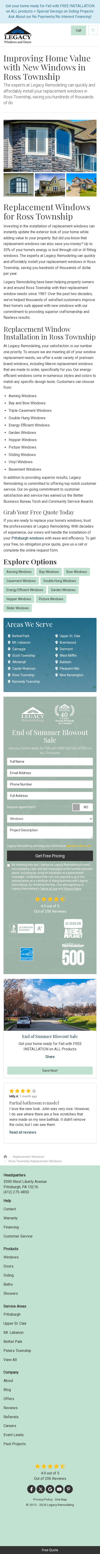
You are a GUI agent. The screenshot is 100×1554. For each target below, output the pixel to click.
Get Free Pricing (50, 855)
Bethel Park (20, 636)
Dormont (66, 649)
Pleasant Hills (69, 668)
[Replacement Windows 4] (81, 184)
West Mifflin (68, 655)
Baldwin (65, 662)
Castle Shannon (24, 668)
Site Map (61, 1499)
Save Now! (50, 1070)
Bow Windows (77, 572)
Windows (11, 1257)
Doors (8, 1266)
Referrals (11, 1417)
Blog (7, 1390)
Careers (9, 1426)
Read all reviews (22, 1132)
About (8, 1380)
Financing (11, 1227)
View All (10, 1360)
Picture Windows (51, 599)
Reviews (10, 1408)
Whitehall (19, 662)
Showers (10, 1293)
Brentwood (68, 642)
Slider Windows (18, 608)
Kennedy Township (26, 681)
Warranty (10, 1218)
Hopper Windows (19, 599)
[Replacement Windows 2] (18, 184)
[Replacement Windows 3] (50, 184)
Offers (8, 1399)
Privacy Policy (72, 888)
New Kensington (71, 675)
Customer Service (18, 1236)
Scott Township (23, 655)
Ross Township (23, 675)
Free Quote (50, 1550)
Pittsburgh (11, 1314)
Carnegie (19, 649)
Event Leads (13, 1435)
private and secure (79, 846)
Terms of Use (48, 888)
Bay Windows (49, 572)
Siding (8, 1275)
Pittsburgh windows (27, 538)
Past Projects (14, 1444)
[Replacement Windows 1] (50, 146)
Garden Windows (63, 590)
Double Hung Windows (59, 581)
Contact (9, 1209)
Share (50, 1057)
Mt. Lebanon (21, 642)
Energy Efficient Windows (25, 590)
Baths (8, 1284)
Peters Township (17, 1350)
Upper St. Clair (70, 636)
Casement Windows (21, 581)
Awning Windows (19, 572)
